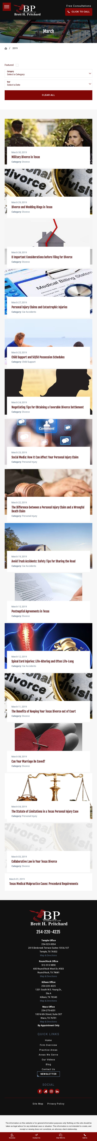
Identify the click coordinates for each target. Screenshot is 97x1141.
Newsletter (49, 1074)
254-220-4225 (48, 932)
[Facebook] (39, 1091)
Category (10, 72)
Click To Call (81, 11)
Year (8, 82)
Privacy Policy (56, 1104)
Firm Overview (48, 1045)
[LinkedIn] (57, 1091)
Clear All (48, 95)
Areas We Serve (48, 1054)
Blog (48, 1064)
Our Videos (48, 1059)
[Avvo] (45, 1091)
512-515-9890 (48, 965)
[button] (6, 6)
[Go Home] (7, 48)
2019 (15, 48)
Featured (9, 65)
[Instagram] (51, 1091)
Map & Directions (48, 955)
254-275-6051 (48, 1010)
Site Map (38, 1104)
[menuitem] (48, 1040)
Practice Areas (48, 1050)
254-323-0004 (48, 944)
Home (48, 1040)
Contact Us (48, 1069)
